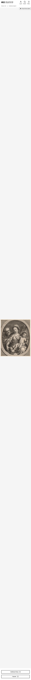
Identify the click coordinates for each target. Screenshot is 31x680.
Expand (14, 676)
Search (24, 3)
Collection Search (12, 6)
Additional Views (14, 671)
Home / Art (3, 6)
